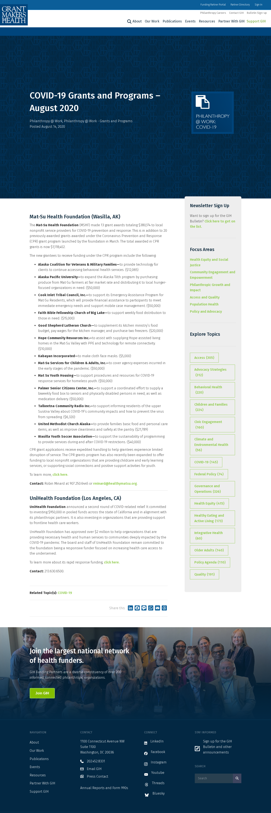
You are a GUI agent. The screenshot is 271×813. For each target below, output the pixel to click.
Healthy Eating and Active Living (209, 518)
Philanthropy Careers (213, 12)
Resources (207, 21)
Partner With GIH (231, 21)
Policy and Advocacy (206, 311)
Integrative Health (208, 535)
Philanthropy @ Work (46, 121)
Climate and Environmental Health (211, 444)
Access (204, 358)
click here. (60, 475)
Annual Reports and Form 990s (104, 788)
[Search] (128, 21)
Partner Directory (240, 4)
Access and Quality (205, 297)
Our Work (152, 21)
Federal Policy (209, 474)
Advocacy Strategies (210, 372)
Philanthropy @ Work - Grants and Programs (98, 121)
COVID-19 (65, 593)
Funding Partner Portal (213, 4)
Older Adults (209, 550)
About (137, 21)
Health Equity (209, 503)
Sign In (258, 4)
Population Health (204, 304)
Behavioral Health (208, 390)
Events (190, 21)
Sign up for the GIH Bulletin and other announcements (217, 746)
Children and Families (211, 407)
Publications (172, 21)
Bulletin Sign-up (257, 12)
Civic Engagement (208, 424)
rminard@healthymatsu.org (115, 483)
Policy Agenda (210, 562)
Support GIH (256, 21)
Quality (204, 574)
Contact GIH (236, 12)
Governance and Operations (207, 489)
